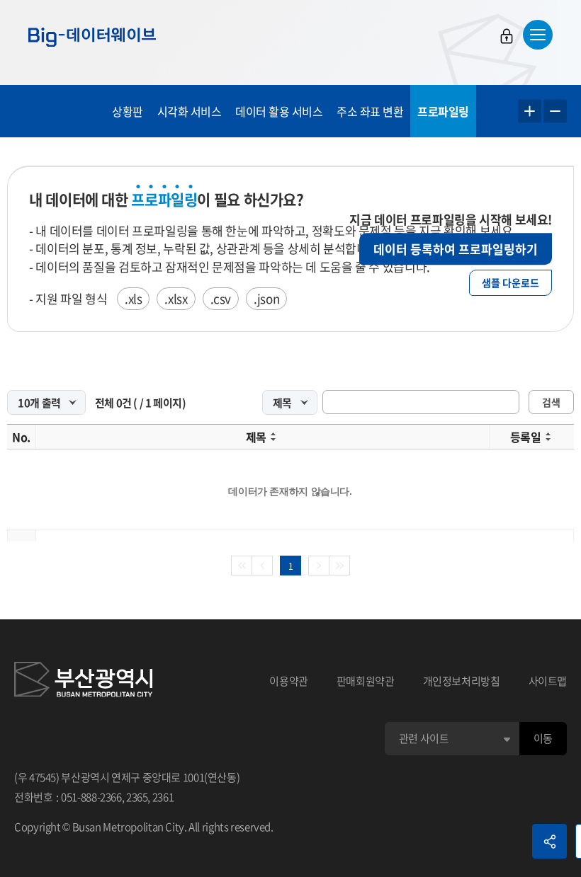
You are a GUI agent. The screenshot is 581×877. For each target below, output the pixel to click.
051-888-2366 (91, 797)
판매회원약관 (366, 681)
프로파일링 (443, 111)
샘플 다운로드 (510, 282)
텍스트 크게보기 (529, 111)
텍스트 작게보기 (555, 111)
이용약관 (288, 681)
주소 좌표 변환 (370, 111)
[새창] (83, 681)
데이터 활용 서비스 (278, 111)
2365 (137, 797)
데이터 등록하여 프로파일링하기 (455, 249)
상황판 (127, 111)
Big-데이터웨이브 (92, 37)
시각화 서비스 (189, 111)
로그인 (506, 36)
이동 (543, 738)
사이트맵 (548, 681)
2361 (163, 797)
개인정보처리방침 (461, 681)
